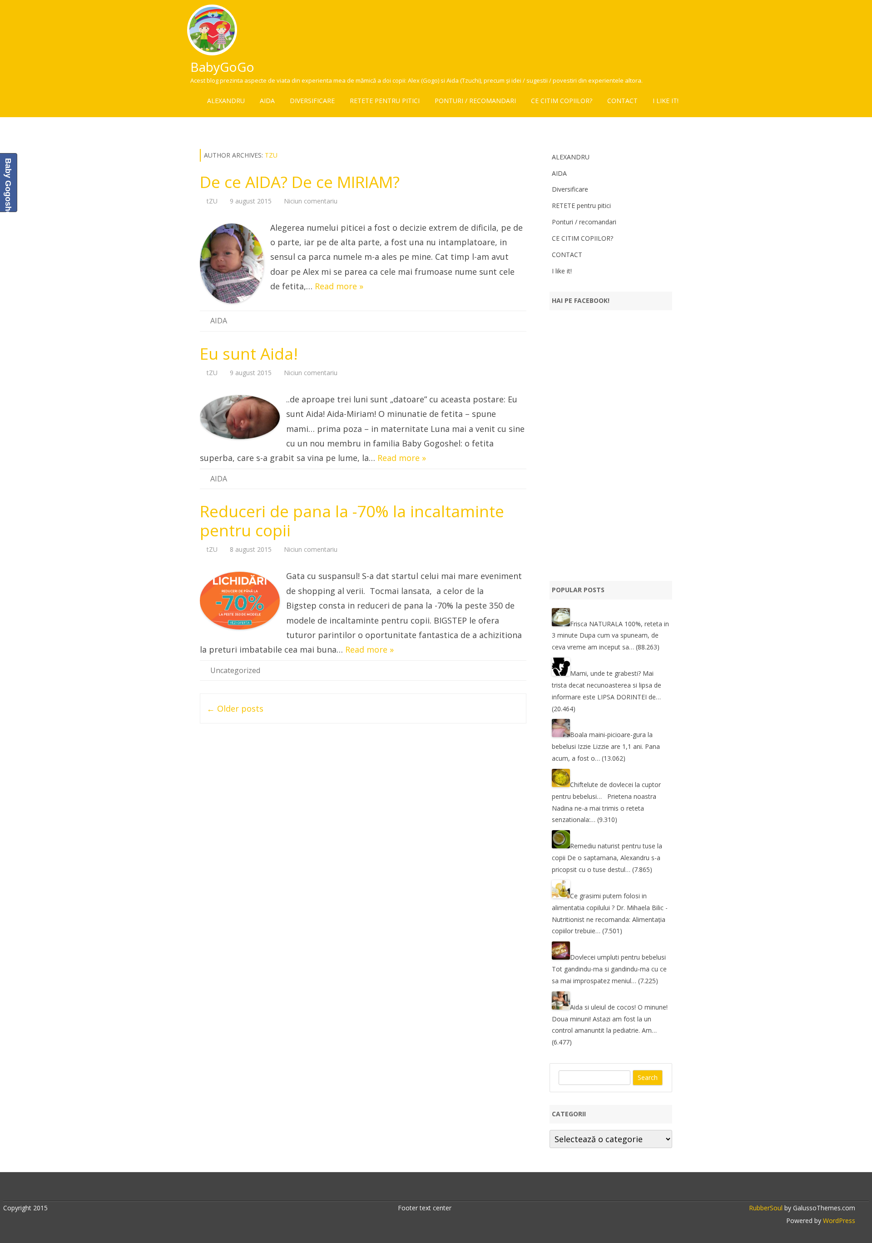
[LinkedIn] (431, 1188)
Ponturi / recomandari (475, 100)
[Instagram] (450, 1188)
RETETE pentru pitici (385, 100)
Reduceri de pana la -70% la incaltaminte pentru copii (352, 520)
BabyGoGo (222, 67)
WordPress (838, 1220)
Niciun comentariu (310, 201)
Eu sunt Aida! (249, 353)
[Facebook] (412, 1188)
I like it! (666, 100)
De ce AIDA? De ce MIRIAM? (300, 182)
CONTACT (622, 100)
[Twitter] (402, 1188)
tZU (271, 155)
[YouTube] (441, 1188)
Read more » (339, 286)
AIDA (267, 100)
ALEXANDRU (226, 100)
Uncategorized (235, 670)
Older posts (235, 708)
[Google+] (422, 1188)
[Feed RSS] (469, 1188)
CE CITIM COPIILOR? (561, 100)
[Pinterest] (460, 1188)
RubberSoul (766, 1207)
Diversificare (312, 100)
